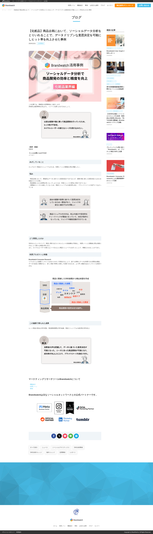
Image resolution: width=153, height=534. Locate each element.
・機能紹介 (32, 384)
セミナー (110, 5)
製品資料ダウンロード (125, 5)
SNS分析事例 (78, 447)
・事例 (31, 388)
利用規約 (18, 532)
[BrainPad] (6, 1)
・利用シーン (33, 386)
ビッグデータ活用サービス (21, 1)
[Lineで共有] (70, 434)
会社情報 (45, 1)
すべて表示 (33, 447)
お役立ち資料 (94, 5)
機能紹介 (80, 5)
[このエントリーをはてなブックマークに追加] (76, 434)
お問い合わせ (144, 5)
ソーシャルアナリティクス (60, 447)
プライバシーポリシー (8, 532)
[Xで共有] (59, 434)
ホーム (55, 526)
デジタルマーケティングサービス (35, 1)
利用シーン (71, 5)
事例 (86, 5)
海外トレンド (50, 452)
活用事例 (41, 43)
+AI (13, 1)
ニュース (45, 447)
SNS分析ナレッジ (36, 452)
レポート (73, 452)
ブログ (103, 5)
